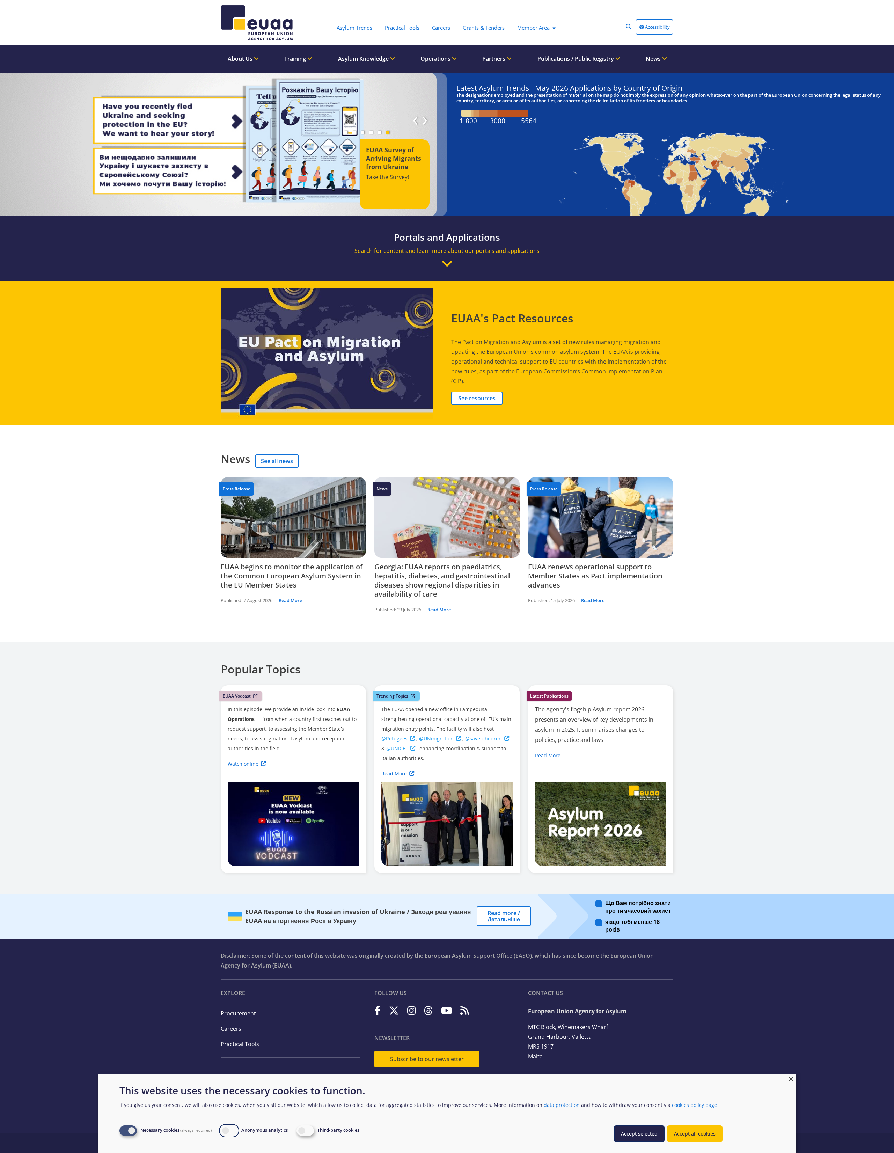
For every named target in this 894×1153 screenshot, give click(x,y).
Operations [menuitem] (436, 59)
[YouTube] (446, 1011)
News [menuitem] (654, 59)
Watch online (243, 763)
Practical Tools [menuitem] (402, 27)
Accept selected (639, 1133)
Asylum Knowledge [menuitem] (364, 59)
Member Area (533, 27)
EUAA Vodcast (237, 696)
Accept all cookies (695, 1133)
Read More (290, 600)
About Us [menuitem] (241, 59)
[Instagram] (411, 1011)
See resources (477, 398)
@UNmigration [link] (436, 738)
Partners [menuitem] (494, 59)
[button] (628, 26)
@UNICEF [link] (397, 748)
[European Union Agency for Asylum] (258, 22)
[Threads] (428, 1011)
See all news (277, 461)
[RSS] (464, 1011)
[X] (394, 1011)
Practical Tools (240, 1044)
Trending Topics (392, 696)
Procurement (238, 1013)
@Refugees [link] (394, 738)
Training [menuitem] (295, 59)
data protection (562, 1105)
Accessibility (657, 27)
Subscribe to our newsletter (427, 1059)
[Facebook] (377, 1011)
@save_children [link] (483, 738)
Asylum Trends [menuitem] (354, 27)
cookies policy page (694, 1105)
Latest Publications (549, 696)
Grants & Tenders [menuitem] (484, 27)
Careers (231, 1028)
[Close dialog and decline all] (791, 1078)
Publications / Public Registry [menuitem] (576, 59)
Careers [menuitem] (441, 27)
